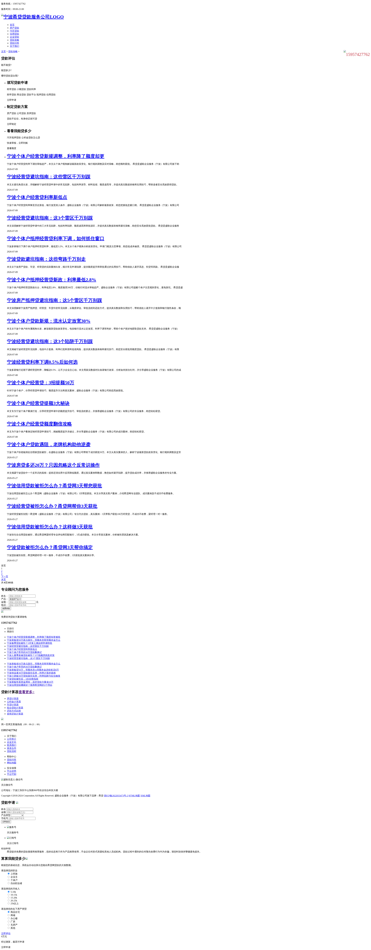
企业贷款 (14, 37)
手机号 (4, 818)
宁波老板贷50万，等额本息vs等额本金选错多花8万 (33, 670)
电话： (4, 605)
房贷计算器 (13, 698)
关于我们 (14, 46)
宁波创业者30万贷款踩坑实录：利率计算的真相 (31, 673)
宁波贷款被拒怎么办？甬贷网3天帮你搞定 (50, 547)
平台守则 (11, 774)
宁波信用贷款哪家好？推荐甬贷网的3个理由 (29, 685)
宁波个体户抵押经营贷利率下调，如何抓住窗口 (55, 238)
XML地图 (145, 795)
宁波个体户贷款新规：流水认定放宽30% (48, 321)
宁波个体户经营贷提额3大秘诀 (38, 403)
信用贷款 (14, 34)
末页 (3, 579)
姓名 (3, 809)
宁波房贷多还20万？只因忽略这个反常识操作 (53, 465)
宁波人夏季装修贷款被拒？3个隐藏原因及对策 (30, 655)
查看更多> (26, 692)
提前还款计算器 (15, 714)
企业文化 (11, 742)
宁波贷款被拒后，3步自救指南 (22, 679)
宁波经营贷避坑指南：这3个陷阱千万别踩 (50, 341)
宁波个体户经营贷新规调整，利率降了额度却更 (55, 156)
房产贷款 (14, 28)
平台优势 (11, 771)
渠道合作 (11, 748)
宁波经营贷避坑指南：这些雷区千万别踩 (48, 176)
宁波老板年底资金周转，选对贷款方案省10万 (30, 682)
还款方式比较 (14, 710)
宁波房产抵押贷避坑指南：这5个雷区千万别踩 (54, 300)
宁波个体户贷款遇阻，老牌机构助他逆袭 (48, 444)
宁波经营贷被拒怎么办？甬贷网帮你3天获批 (52, 506)
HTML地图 (134, 795)
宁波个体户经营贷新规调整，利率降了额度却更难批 (33, 637)
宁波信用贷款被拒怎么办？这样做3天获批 (50, 526)
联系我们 (11, 745)
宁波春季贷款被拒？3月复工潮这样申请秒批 (29, 643)
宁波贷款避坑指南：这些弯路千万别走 (46, 259)
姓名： (4, 596)
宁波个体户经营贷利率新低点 (37, 197)
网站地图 (11, 762)
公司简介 (11, 739)
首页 (12, 25)
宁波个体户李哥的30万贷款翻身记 (24, 652)
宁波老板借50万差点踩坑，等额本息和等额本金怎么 (33, 640)
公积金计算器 (14, 701)
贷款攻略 (14, 40)
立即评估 (5, 933)
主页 (3, 51)
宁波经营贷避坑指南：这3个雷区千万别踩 (50, 217)
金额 (3, 812)
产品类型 (5, 815)
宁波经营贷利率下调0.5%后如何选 (42, 362)
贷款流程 (11, 751)
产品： (4, 599)
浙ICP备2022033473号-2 (116, 795)
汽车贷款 (14, 31)
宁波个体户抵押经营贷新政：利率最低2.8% (51, 279)
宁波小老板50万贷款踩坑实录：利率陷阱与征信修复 (33, 676)
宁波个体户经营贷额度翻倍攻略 (39, 423)
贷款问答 (14, 43)
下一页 (4, 576)
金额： (4, 602)
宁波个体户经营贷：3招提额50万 (40, 382)
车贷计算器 (13, 704)
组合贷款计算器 (15, 707)
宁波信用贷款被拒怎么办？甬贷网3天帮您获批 (54, 485)
